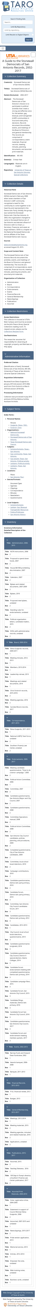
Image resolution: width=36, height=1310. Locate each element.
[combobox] (18, 30)
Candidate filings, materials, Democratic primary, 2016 (18, 1002)
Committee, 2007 (16, 789)
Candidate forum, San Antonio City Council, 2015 (19, 992)
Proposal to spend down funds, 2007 (19, 559)
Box (6, 554)
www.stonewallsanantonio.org (15, 245)
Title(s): (7, 89)
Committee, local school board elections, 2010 (19, 863)
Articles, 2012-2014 (17, 1254)
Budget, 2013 (15, 1098)
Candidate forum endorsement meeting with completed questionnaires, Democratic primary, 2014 (20, 971)
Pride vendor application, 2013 (20, 1239)
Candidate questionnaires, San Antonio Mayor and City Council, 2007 (20, 798)
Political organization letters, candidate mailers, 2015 (20, 621)
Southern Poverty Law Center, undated (18, 746)
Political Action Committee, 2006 (20, 780)
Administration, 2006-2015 (20, 544)
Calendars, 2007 (16, 577)
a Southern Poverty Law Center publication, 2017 (20, 1177)
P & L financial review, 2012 (20, 1091)
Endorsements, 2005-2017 (20, 760)
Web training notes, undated (18, 1271)
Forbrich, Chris (16, 427)
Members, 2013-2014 (18, 667)
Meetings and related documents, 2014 (18, 682)
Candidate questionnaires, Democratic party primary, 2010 (20, 882)
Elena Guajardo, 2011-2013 (20, 729)
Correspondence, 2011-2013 (18, 722)
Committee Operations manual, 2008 (19, 818)
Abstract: (7, 99)
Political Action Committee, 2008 (20, 827)
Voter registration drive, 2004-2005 (19, 1201)
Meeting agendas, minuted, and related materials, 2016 (20, 1133)
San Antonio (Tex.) (17, 477)
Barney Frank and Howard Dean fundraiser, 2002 (20, 1054)
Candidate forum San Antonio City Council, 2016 (19, 1013)
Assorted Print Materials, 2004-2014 (19, 1192)
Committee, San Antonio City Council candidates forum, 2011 (19, 906)
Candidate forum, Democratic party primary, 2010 (20, 894)
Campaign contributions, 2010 (19, 872)
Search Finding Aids (18, 19)
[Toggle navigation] (3, 48)
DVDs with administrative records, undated (20, 632)
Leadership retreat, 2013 (19, 674)
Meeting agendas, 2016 (19, 700)
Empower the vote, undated (17, 1262)
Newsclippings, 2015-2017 (20, 1231)
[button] (18, 76)
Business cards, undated (19, 1280)
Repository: (8, 170)
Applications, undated (18, 1142)
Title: (9, 543)
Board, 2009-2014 (20, 642)
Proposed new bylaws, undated (19, 601)
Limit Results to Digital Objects (17, 35)
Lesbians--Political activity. (20, 463)
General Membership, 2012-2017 (20, 1111)
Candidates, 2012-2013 (18, 925)
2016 (19, 1168)
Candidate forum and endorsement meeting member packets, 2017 (18, 1035)
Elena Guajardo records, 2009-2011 (19, 649)
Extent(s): (8, 160)
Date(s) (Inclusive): (11, 95)
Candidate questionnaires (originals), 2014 (20, 945)
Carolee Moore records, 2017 (19, 708)
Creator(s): (8, 82)
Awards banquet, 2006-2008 (19, 1063)
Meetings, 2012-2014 (18, 1118)
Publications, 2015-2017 (19, 1154)
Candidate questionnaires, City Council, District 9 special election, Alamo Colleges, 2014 (20, 956)
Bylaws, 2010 (15, 593)
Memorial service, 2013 (19, 1247)
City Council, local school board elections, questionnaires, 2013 (19, 934)
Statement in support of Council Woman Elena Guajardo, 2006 (19, 1211)
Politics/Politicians (17, 512)
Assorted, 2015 (15, 1161)
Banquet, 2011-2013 (17, 1072)
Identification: (10, 156)
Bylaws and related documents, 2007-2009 (18, 585)
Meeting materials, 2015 (19, 1125)
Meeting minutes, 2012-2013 (19, 659)
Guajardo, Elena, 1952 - (19, 425)
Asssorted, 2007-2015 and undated (20, 1222)
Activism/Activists (17, 505)
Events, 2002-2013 (21, 1047)
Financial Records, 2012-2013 (19, 1084)
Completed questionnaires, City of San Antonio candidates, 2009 (20, 852)
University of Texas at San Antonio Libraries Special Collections (22, 172)
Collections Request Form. (14, 331)
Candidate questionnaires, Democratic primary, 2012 (20, 917)
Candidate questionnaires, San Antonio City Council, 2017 (20, 1023)
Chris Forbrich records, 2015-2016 (19, 691)
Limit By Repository (18, 27)
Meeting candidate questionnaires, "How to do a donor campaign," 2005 (20, 770)
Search (28, 40)
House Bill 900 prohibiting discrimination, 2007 (20, 569)
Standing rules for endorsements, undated (19, 611)
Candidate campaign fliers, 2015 (20, 982)
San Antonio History (18, 514)
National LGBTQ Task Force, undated (20, 737)
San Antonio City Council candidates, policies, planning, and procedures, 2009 (20, 839)
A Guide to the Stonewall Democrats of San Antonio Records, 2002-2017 (18, 65)
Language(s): (9, 164)
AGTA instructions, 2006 (19, 551)
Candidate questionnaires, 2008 (20, 809)
